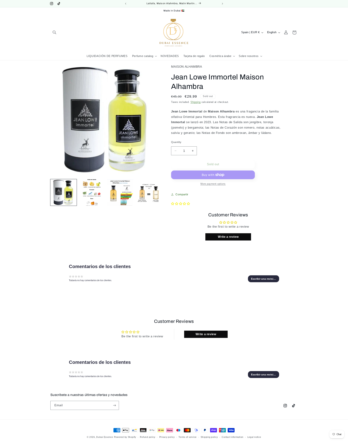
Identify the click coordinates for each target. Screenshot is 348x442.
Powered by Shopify (125, 437)
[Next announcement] (222, 3)
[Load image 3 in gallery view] (120, 192)
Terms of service (188, 437)
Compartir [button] (181, 194)
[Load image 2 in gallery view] (92, 192)
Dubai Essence (104, 437)
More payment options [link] (213, 184)
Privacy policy (167, 437)
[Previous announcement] (126, 3)
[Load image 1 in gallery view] (63, 192)
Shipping (195, 102)
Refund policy (147, 437)
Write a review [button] (228, 236)
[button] (54, 32)
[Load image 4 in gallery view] (148, 192)
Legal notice (254, 437)
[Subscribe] (114, 405)
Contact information (232, 437)
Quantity (176, 142)
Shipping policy (209, 437)
